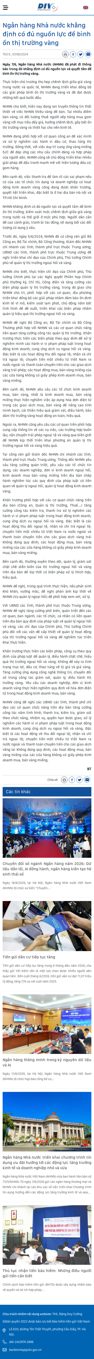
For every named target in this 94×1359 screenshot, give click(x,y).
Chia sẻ (52, 780)
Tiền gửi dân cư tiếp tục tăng (29, 957)
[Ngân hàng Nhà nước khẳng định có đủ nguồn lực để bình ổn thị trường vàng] (88, 54)
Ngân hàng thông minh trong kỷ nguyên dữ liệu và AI (47, 1062)
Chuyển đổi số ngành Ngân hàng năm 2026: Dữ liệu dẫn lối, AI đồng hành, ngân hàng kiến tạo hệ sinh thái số (47, 868)
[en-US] (85, 7)
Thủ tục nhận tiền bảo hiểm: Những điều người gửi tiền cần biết (47, 1273)
